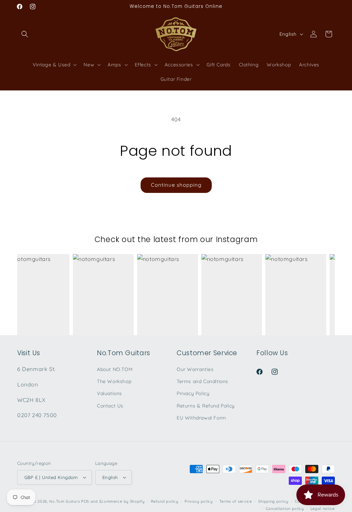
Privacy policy (199, 501)
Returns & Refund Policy (206, 406)
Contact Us (110, 406)
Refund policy (164, 501)
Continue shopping (176, 185)
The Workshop (114, 381)
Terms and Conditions (202, 381)
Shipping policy (273, 501)
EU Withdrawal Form (201, 418)
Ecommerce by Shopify (122, 501)
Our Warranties (195, 369)
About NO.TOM (115, 369)
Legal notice (322, 508)
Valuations (109, 393)
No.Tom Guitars (64, 501)
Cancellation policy (285, 508)
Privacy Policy (193, 393)
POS (85, 501)
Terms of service (235, 501)
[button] (24, 34)
